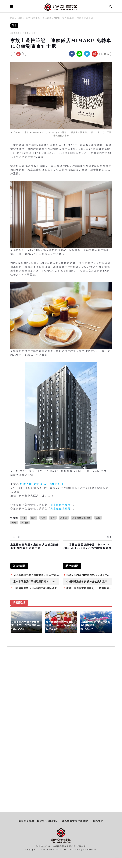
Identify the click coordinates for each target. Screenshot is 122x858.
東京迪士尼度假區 (81, 518)
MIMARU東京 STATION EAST (42, 484)
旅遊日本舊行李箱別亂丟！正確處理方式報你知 (92, 588)
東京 (43, 518)
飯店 (14, 523)
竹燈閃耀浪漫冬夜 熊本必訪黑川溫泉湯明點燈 (92, 581)
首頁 (12, 18)
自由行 (25, 523)
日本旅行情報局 (60, 504)
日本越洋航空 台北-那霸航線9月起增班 (35, 588)
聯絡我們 (98, 821)
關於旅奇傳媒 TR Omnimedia (38, 821)
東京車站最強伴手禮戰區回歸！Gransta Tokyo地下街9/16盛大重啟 (50, 581)
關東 (33, 518)
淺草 (53, 518)
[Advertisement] (61, 681)
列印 (107, 54)
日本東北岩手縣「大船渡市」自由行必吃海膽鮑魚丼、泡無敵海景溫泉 (52, 575)
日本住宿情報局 (60, 508)
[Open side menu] (11, 6)
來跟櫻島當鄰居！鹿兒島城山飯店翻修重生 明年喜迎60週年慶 (34, 546)
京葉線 (63, 518)
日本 (20, 18)
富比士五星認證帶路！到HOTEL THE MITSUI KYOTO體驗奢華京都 (87, 546)
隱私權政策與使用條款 (75, 821)
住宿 (98, 518)
